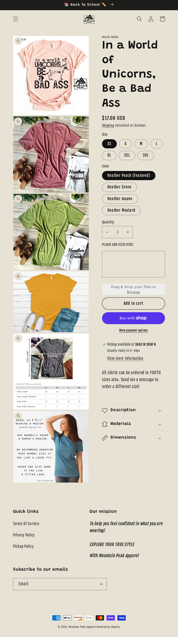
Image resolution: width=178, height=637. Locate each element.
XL (109, 155)
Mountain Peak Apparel (82, 627)
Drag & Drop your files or (133, 289)
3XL (145, 155)
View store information (125, 358)
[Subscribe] (101, 584)
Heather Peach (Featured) (128, 175)
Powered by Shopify (108, 627)
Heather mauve (120, 198)
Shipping (108, 125)
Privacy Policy (24, 535)
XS (109, 143)
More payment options (133, 330)
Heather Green (119, 187)
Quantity (108, 222)
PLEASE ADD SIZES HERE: (118, 244)
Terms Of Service (26, 523)
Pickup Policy (23, 546)
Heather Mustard (121, 210)
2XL (127, 155)
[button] (15, 19)
